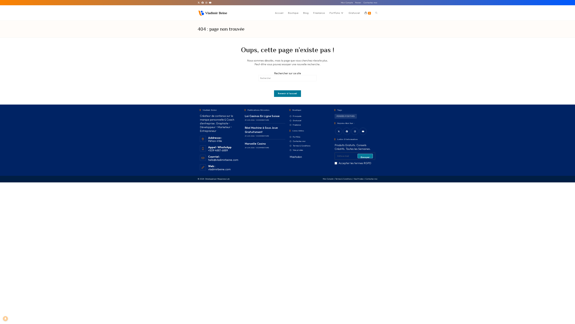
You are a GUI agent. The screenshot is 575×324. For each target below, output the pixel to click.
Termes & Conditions (301, 145)
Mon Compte (347, 2)
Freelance (297, 125)
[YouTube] (210, 2)
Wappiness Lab (223, 179)
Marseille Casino (255, 143)
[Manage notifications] (5, 318)
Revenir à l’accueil (287, 93)
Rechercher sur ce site (287, 73)
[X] (199, 2)
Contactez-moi (370, 2)
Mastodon (296, 157)
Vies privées (298, 150)
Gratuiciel (297, 120)
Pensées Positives (346, 116)
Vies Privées (358, 179)
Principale (297, 116)
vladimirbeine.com (219, 169)
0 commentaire (262, 120)
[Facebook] (203, 2)
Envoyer (365, 157)
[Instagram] (206, 2)
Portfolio (296, 137)
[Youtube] (363, 131)
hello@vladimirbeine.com (223, 160)
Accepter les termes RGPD (355, 163)
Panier (358, 2)
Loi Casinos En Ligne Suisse (262, 116)
